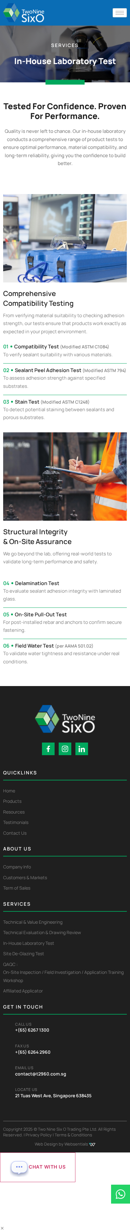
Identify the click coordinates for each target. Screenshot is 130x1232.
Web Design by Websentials (62, 1144)
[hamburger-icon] (120, 12)
